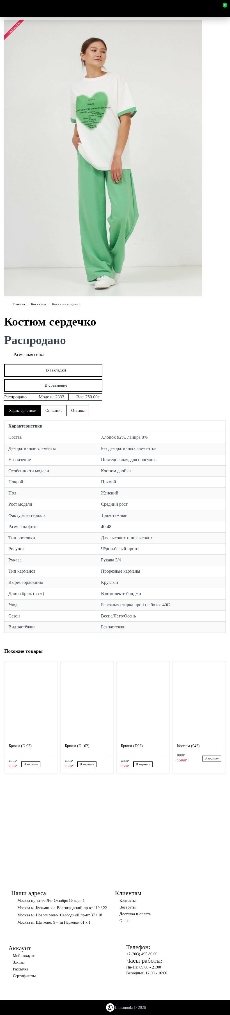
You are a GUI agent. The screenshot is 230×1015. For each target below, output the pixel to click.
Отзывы (77, 410)
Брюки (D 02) (20, 746)
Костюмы (38, 304)
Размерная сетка (28, 354)
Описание (53, 410)
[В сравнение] (50, 764)
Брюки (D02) (132, 746)
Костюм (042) (188, 746)
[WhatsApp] (110, 1007)
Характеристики (22, 410)
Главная (19, 304)
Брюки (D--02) (77, 746)
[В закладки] (44, 764)
